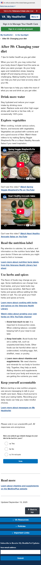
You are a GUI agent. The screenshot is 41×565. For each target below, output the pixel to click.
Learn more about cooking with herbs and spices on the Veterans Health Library (19, 305)
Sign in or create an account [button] (20, 29)
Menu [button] (33, 16)
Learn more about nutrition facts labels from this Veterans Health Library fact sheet (20, 265)
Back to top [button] (33, 510)
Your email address (8, 547)
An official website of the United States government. (19, 3)
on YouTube (28, 189)
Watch (23, 186)
